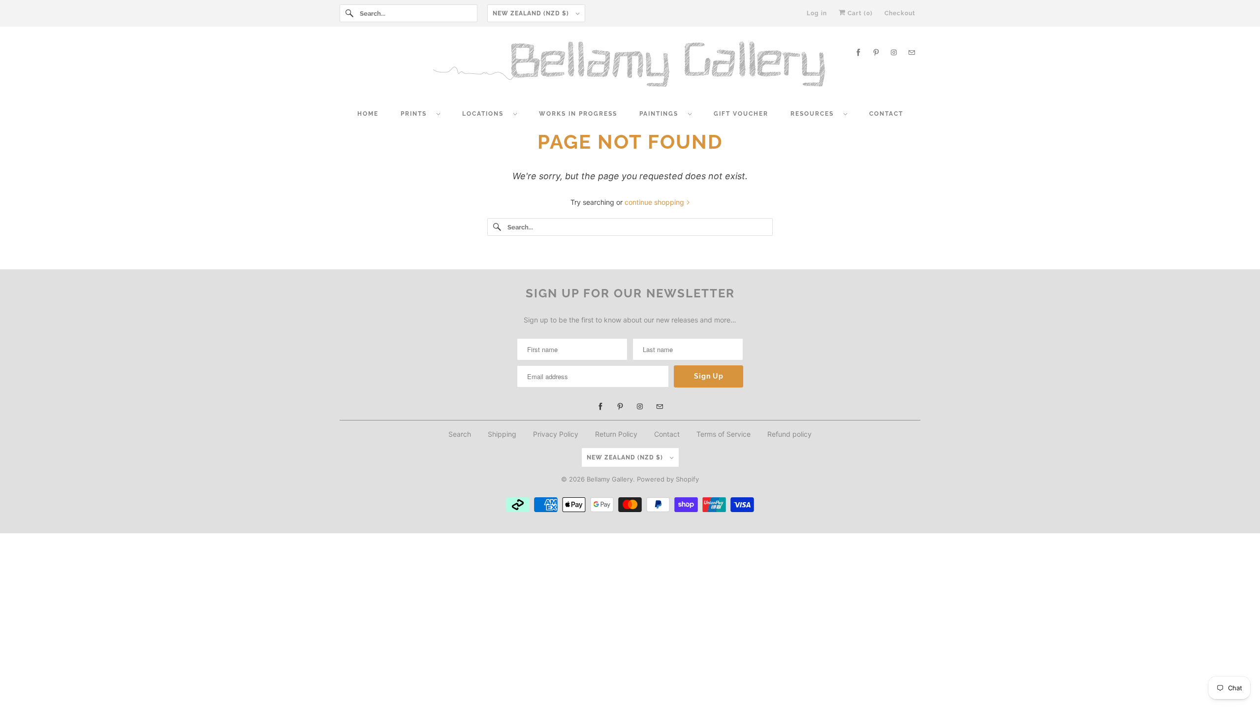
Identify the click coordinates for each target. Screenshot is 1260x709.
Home (367, 113)
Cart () (859, 13)
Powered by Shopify (668, 479)
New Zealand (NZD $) (532, 13)
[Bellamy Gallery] (630, 67)
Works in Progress (578, 113)
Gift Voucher (741, 113)
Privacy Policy (555, 434)
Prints (416, 113)
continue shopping (655, 202)
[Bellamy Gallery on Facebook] (858, 52)
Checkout (899, 13)
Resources (814, 113)
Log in (817, 13)
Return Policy (616, 434)
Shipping (502, 434)
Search (459, 434)
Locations (485, 113)
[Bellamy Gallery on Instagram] (893, 52)
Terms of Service (723, 434)
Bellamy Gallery (610, 479)
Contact (886, 113)
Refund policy (789, 434)
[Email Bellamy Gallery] (911, 52)
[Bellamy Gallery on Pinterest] (876, 52)
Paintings (661, 113)
